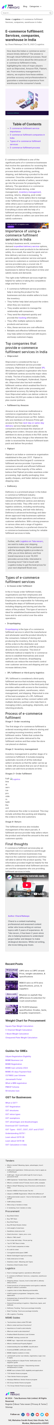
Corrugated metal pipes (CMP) (17, 1253)
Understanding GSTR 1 (15, 1133)
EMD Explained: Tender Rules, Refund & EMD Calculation (26, 1180)
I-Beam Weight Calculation (17, 1034)
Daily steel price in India (15, 1259)
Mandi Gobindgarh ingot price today (19, 1255)
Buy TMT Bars (12, 1219)
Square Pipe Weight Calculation (19, 1026)
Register (9, 1404)
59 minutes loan (12, 1091)
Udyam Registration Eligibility (18, 1056)
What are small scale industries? (18, 1331)
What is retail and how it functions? (19, 1325)
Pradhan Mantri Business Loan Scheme (21, 1334)
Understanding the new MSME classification (22, 1347)
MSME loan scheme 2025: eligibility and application (25, 1370)
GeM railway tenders (14, 1202)
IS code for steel (13, 1249)
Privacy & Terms (39, 1404)
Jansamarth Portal (13, 1079)
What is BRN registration (16, 1083)
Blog (25, 6)
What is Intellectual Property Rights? (19, 1343)
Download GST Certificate (16, 1126)
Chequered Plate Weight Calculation (21, 1038)
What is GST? (11, 1103)
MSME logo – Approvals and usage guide (21, 1340)
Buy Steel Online (13, 1216)
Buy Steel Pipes (12, 1222)
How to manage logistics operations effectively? (24, 1273)
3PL (43, 367)
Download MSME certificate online (19, 1350)
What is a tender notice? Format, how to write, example (26, 1183)
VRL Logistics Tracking (15, 1314)
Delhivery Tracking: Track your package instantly (24, 1308)
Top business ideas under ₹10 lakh (19, 1322)
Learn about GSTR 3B (14, 1141)
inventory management (29, 192)
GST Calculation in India (16, 1145)
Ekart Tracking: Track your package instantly (22, 1311)
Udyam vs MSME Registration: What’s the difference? (25, 1194)
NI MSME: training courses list (17, 1337)
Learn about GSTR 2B (14, 1137)
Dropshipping (11, 629)
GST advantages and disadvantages (21, 1122)
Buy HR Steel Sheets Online (16, 1225)
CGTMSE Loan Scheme (15, 1075)
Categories (34, 6)
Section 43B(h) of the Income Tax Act (20, 1191)
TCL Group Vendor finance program (19, 1386)
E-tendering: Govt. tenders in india (19, 1208)
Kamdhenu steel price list (16, 1231)
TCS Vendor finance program (17, 1373)
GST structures (12, 1110)
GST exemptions (12, 1118)
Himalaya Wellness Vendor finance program (22, 1379)
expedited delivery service (26, 246)
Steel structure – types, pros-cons (19, 1234)
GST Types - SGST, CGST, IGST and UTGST (24, 1129)
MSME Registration (13, 1064)
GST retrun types (12, 1114)
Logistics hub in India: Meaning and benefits (22, 1290)
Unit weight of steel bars (15, 1228)
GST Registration (12, 1107)
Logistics (16, 19)
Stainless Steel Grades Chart (17, 1265)
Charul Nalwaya (15, 44)
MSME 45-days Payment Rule (18, 1072)
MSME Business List (14, 1060)
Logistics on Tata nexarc (31, 541)
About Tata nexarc (22, 1404)
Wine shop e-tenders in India (17, 1205)
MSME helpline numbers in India (18, 1353)
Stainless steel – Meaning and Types (20, 1262)
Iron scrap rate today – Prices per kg (19, 1240)
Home (7, 19)
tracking (22, 317)
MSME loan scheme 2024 (16, 1068)
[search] (50, 13)
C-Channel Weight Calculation (18, 1030)
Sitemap (9, 1407)
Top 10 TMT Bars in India (15, 1243)
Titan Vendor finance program (17, 1376)
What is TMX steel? (14, 1237)
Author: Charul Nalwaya (18, 916)
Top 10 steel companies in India (18, 1246)
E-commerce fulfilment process (25, 147)
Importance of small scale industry (19, 1328)
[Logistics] (27, 227)
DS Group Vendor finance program (19, 1383)
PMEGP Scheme (12, 1087)
